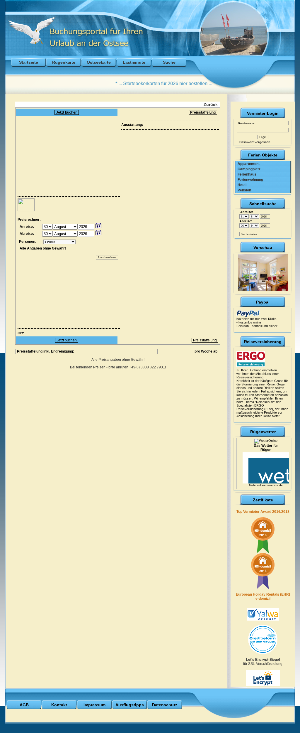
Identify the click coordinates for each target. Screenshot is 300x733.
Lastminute (134, 62)
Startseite (28, 62)
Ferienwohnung (249, 180)
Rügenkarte (63, 62)
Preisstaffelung (203, 112)
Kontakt (59, 704)
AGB (24, 704)
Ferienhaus (245, 174)
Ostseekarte (99, 62)
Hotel (240, 185)
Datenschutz (164, 704)
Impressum (94, 704)
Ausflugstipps (129, 704)
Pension (243, 190)
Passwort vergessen (253, 142)
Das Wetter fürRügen (266, 448)
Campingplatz (247, 169)
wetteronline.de (272, 485)
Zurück (211, 104)
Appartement (247, 164)
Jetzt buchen (66, 112)
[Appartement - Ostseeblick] (263, 271)
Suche (169, 62)
